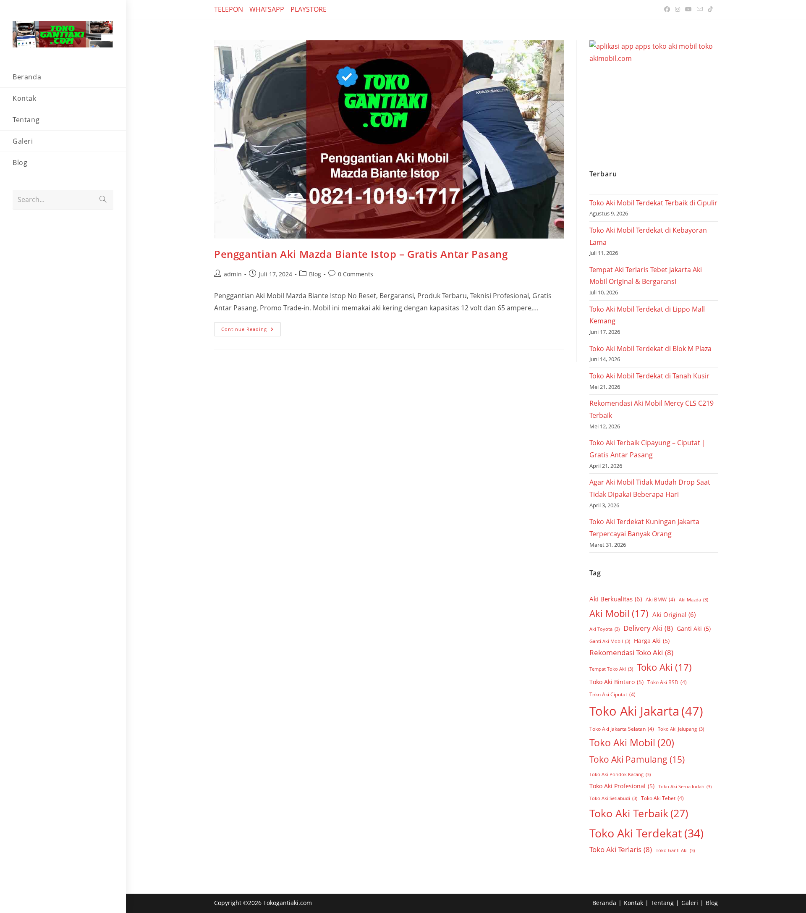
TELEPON (228, 9)
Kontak (633, 903)
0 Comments (355, 274)
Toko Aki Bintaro (616, 682)
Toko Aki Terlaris (620, 849)
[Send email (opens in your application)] (699, 9)
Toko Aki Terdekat (646, 833)
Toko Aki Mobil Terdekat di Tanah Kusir (649, 375)
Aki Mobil (619, 613)
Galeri (689, 903)
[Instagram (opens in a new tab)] (678, 9)
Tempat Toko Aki (611, 669)
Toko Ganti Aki (675, 850)
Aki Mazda (693, 600)
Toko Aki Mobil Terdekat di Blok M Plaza (650, 348)
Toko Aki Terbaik (638, 813)
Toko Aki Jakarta (646, 711)
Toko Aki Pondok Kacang (620, 774)
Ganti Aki (694, 628)
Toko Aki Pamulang (637, 759)
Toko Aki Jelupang (681, 729)
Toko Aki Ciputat (612, 694)
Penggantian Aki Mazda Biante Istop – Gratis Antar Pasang (361, 254)
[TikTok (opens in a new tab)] (709, 9)
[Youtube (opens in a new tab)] (688, 9)
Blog (315, 274)
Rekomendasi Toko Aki (631, 652)
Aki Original (674, 614)
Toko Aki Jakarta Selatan (621, 728)
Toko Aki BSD (667, 682)
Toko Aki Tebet (662, 798)
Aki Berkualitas (615, 599)
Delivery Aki (648, 628)
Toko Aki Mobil (631, 742)
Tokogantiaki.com (287, 903)
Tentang (662, 903)
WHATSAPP (266, 9)
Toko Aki (664, 667)
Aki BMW (660, 599)
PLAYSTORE (308, 9)
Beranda (604, 903)
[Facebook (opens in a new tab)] (667, 9)
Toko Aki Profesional (621, 786)
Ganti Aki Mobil (609, 641)
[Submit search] (102, 200)
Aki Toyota (604, 629)
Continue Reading (251, 327)
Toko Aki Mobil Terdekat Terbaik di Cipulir (653, 202)
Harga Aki (652, 641)
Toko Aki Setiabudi (613, 798)
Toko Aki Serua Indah (685, 787)
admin (233, 274)
